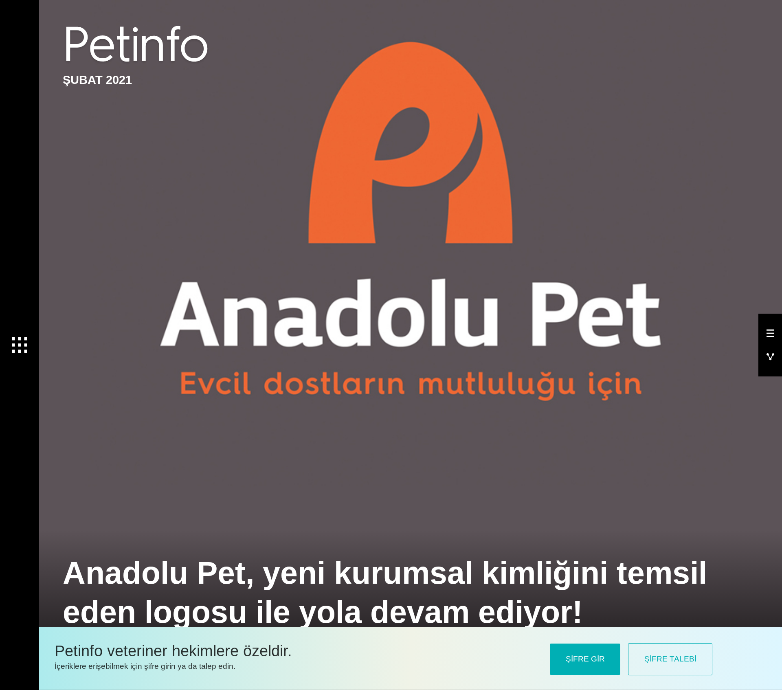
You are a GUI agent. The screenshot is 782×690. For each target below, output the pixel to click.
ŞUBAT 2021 (97, 79)
